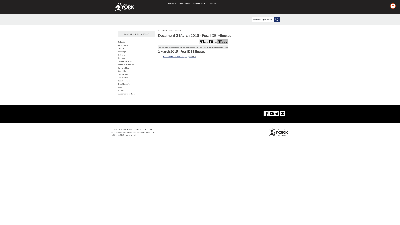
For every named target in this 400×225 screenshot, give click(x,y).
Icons (206, 43)
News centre (184, 3)
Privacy (137, 130)
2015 (226, 47)
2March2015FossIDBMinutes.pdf (179, 57)
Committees (123, 74)
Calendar (122, 42)
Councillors (122, 71)
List (215, 43)
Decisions (122, 58)
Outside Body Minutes (177, 47)
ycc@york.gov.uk (130, 135)
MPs (120, 87)
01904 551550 (118, 135)
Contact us (212, 3)
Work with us (199, 3)
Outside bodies (124, 84)
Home (171, 31)
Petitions (122, 55)
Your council (170, 3)
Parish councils (124, 81)
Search (121, 48)
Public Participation (126, 65)
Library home (163, 47)
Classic (225, 43)
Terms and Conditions (121, 130)
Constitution (123, 77)
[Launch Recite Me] (393, 6)
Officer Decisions (125, 61)
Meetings (122, 52)
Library (121, 90)
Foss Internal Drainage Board (213, 47)
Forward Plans (124, 68)
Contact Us (148, 130)
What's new (123, 45)
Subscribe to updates (126, 94)
